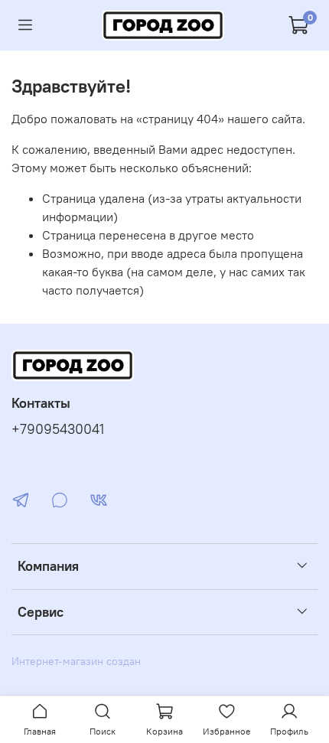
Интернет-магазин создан (76, 661)
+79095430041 (57, 429)
